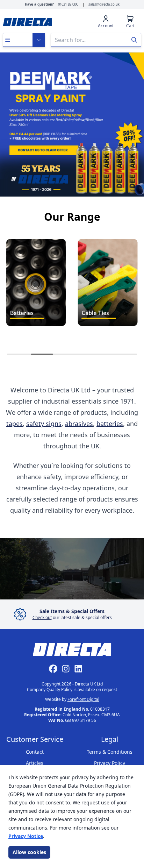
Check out (42, 617)
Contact (35, 751)
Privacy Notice (25, 836)
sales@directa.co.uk (104, 4)
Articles (34, 763)
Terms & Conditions (109, 751)
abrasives (79, 423)
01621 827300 (68, 4)
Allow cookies (29, 852)
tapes (14, 423)
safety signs (44, 423)
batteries (109, 423)
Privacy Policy (109, 763)
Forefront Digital (83, 699)
